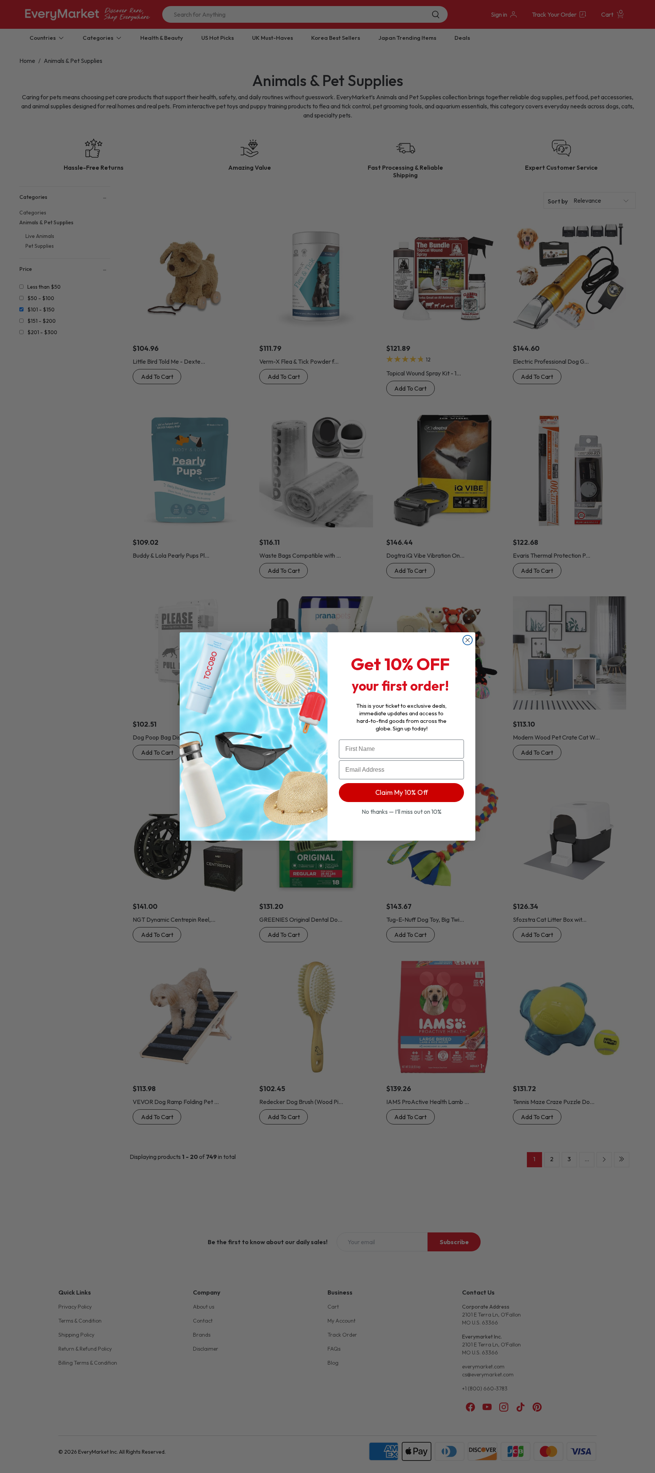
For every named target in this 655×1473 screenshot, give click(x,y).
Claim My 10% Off (401, 792)
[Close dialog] (467, 640)
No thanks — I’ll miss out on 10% (402, 811)
